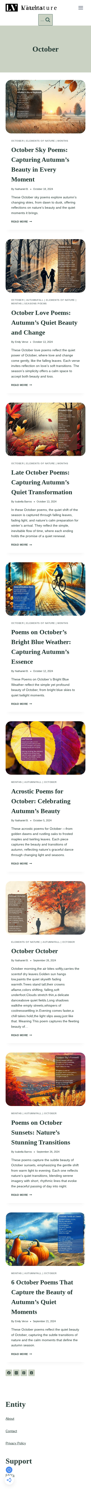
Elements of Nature (40, 141)
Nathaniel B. (21, 189)
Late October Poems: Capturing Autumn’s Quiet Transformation (41, 482)
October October (34, 951)
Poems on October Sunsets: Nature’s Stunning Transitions (40, 1132)
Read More (21, 221)
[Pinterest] (24, 1373)
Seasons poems (35, 303)
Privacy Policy (16, 1443)
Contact (11, 1431)
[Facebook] (9, 1373)
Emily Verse (21, 341)
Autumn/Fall (34, 300)
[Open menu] (80, 8)
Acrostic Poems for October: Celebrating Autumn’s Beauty (40, 801)
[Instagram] (16, 1373)
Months (62, 141)
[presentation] (45, 106)
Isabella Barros (23, 501)
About (10, 1418)
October (17, 141)
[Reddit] (31, 1373)
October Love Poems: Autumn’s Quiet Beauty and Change (44, 322)
